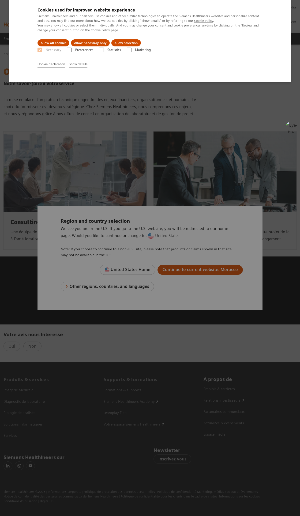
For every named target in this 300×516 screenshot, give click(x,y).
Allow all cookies (53, 43)
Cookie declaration (51, 64)
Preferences (84, 50)
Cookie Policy (203, 21)
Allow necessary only (90, 43)
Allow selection (126, 43)
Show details (78, 64)
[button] (291, 127)
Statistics (114, 50)
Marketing (143, 50)
